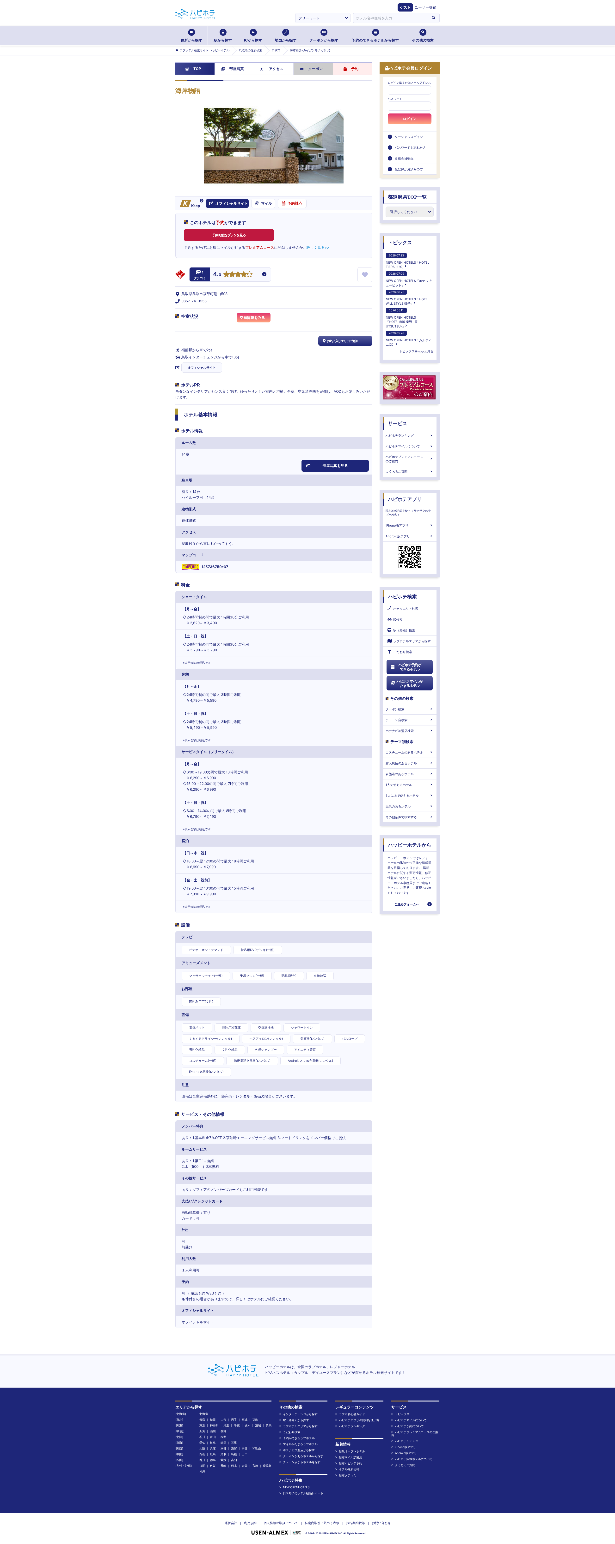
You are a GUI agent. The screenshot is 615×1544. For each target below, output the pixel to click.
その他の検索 (423, 40)
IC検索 (397, 619)
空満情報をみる (252, 317)
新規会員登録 (404, 158)
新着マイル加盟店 (350, 1457)
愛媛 (223, 1460)
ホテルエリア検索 (405, 609)
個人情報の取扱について (281, 1523)
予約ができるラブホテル (299, 1438)
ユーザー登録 (425, 7)
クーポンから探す (323, 40)
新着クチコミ (347, 1475)
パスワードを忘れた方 (410, 147)
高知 (234, 1460)
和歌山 (256, 1448)
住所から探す (191, 40)
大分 (244, 1465)
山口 (244, 1454)
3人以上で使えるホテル (402, 795)
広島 (213, 1454)
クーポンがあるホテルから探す (303, 1456)
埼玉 (226, 1425)
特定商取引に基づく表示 (322, 1523)
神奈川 (214, 1425)
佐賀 (213, 1465)
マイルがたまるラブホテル (300, 1444)
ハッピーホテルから (409, 845)
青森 (202, 1419)
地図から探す (285, 40)
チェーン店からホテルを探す (301, 1462)
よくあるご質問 (396, 471)
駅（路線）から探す (296, 1420)
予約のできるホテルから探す (375, 40)
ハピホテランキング (400, 435)
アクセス (276, 68)
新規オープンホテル (352, 1451)
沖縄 (202, 1471)
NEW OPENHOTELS (296, 1487)
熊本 (234, 1465)
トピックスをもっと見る (416, 351)
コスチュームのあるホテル (404, 752)
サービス (397, 423)
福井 (223, 1437)
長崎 (223, 1465)
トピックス (400, 242)
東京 (202, 1425)
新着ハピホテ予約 (350, 1463)
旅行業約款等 (355, 1523)
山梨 (213, 1431)
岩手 (234, 1419)
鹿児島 (267, 1465)
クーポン (315, 68)
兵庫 (213, 1448)
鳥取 (223, 1454)
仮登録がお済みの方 (409, 169)
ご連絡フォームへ (406, 904)
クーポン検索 (395, 709)
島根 (234, 1454)
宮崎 (255, 1465)
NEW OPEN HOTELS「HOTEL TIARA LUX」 (407, 261)
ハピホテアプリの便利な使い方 (359, 1420)
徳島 (213, 1460)
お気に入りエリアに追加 (342, 341)
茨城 (258, 1425)
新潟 (202, 1431)
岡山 (202, 1454)
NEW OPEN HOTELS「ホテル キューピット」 (409, 279)
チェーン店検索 (396, 720)
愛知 (202, 1442)
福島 (255, 1419)
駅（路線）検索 (404, 630)
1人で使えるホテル (399, 785)
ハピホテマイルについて (403, 446)
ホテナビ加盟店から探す (299, 1450)
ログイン (409, 119)
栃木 (247, 1425)
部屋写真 (236, 68)
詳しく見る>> (318, 247)
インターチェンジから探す (300, 1414)
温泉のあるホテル (398, 806)
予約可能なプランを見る (229, 235)
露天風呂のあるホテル (401, 763)
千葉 (237, 1425)
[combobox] (390, 18)
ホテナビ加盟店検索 (400, 731)
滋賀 (234, 1448)
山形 (223, 1419)
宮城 (244, 1419)
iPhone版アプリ (397, 525)
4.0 (217, 274)
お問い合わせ (381, 1523)
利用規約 (250, 1523)
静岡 (223, 1442)
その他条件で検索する (401, 817)
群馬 (268, 1425)
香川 (202, 1460)
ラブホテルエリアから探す (412, 641)
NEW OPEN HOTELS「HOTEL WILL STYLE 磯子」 (407, 297)
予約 (354, 68)
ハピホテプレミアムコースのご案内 (404, 459)
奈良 (244, 1448)
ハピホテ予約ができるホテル (409, 667)
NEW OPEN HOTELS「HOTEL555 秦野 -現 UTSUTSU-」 (402, 318)
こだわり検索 (402, 652)
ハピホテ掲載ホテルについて (413, 1459)
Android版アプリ (398, 536)
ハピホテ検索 (402, 596)
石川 (202, 1437)
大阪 (202, 1448)
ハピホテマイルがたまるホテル (410, 683)
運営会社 (231, 1523)
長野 (223, 1431)
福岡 (202, 1465)
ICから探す (253, 40)
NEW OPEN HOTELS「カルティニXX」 (408, 338)
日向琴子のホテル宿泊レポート (303, 1493)
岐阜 (213, 1442)
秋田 (213, 1419)
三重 (234, 1442)
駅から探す (223, 40)
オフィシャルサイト (202, 367)
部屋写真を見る (335, 465)
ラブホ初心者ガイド (352, 1414)
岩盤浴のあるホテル (400, 774)
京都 (223, 1448)
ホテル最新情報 (349, 1469)
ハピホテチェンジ (406, 1441)
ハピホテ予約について (409, 1426)
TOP (197, 68)
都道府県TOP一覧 (407, 197)
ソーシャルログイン (409, 137)
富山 (213, 1437)
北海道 (203, 1414)
